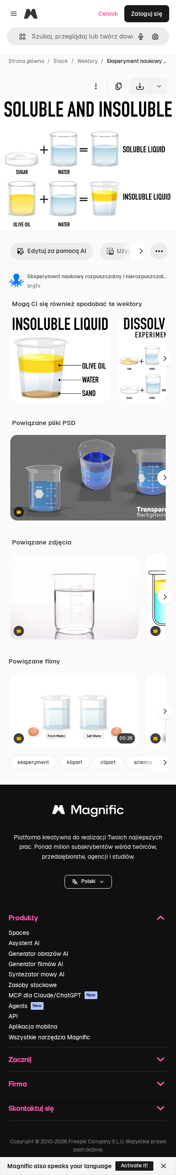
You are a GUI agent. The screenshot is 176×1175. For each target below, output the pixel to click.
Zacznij (20, 1059)
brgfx (34, 286)
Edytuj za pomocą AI (56, 251)
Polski (88, 881)
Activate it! (134, 1165)
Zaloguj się (146, 14)
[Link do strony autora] (16, 282)
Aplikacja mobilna (33, 1026)
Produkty (23, 917)
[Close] (163, 1166)
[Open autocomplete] (19, 36)
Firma (18, 1083)
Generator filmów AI (36, 964)
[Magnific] (88, 811)
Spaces (19, 933)
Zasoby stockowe (33, 985)
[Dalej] (141, 251)
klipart (74, 762)
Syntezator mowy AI (37, 974)
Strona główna (26, 61)
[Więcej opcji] (95, 86)
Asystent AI (24, 943)
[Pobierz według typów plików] (158, 86)
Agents (25, 1006)
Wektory (87, 61)
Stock (60, 61)
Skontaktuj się (31, 1108)
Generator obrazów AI (38, 954)
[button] (88, 882)
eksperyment (33, 762)
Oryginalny (59, 114)
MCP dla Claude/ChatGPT (52, 995)
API (13, 1016)
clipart (108, 762)
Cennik (108, 14)
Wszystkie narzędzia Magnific (49, 1037)
